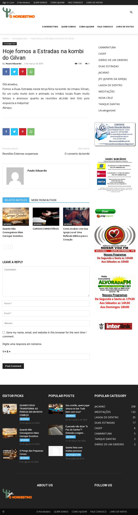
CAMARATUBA (107, 47)
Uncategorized (19, 38)
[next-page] (10, 247)
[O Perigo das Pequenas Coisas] (10, 454)
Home (6, 38)
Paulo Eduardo (13, 63)
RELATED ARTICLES (16, 200)
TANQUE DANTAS (109, 104)
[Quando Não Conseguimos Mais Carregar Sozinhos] (16, 217)
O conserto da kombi (77, 153)
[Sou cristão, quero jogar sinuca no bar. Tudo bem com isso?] (56, 409)
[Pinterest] (22, 71)
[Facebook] (6, 71)
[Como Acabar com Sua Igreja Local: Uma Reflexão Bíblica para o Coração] (76, 217)
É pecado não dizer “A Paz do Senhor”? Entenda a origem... (77, 429)
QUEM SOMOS (40, 2)
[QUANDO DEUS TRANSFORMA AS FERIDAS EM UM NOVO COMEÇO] (10, 409)
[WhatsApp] (30, 71)
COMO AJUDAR (57, 2)
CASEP (102, 53)
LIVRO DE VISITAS (94, 2)
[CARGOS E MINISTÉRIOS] (46, 217)
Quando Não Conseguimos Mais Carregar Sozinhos (13, 232)
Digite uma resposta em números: (22, 343)
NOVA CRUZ (105, 97)
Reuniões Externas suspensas (20, 153)
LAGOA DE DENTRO (110, 85)
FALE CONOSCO (75, 2)
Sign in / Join (8, 2)
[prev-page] (5, 247)
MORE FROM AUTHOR (43, 200)
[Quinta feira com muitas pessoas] (56, 451)
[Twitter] (14, 71)
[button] (131, 12)
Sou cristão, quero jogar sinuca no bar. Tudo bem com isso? (77, 408)
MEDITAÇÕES (106, 91)
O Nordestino (23, 2)
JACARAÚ (8, 224)
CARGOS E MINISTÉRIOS (46, 228)
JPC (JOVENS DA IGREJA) (112, 79)
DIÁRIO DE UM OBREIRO (113, 60)
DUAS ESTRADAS (108, 66)
